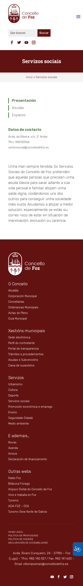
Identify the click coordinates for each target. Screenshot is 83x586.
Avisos (12, 453)
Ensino (12, 412)
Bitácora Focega (19, 483)
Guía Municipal (17, 318)
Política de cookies (20, 539)
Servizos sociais (19, 401)
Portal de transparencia (23, 348)
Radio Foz (14, 478)
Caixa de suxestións (21, 365)
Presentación (24, 100)
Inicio (29, 77)
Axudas (18, 108)
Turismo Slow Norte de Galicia (27, 511)
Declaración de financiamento (27, 459)
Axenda (13, 448)
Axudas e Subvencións (23, 360)
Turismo (13, 500)
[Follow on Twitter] (19, 42)
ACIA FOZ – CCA (18, 506)
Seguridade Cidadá (20, 418)
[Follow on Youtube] (26, 42)
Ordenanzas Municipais (23, 307)
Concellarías (16, 302)
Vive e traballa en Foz (22, 495)
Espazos (19, 115)
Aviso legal (15, 532)
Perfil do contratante (21, 343)
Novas (12, 442)
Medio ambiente (18, 423)
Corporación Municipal (22, 296)
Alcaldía (13, 290)
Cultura (13, 390)
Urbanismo (15, 384)
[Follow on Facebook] (12, 42)
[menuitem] (12, 42)
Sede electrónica (19, 337)
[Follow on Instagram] (33, 42)
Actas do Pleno (18, 313)
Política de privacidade (23, 535)
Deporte (13, 395)
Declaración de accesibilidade (28, 542)
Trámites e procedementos (26, 354)
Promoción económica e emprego (30, 406)
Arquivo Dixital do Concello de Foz (30, 489)
